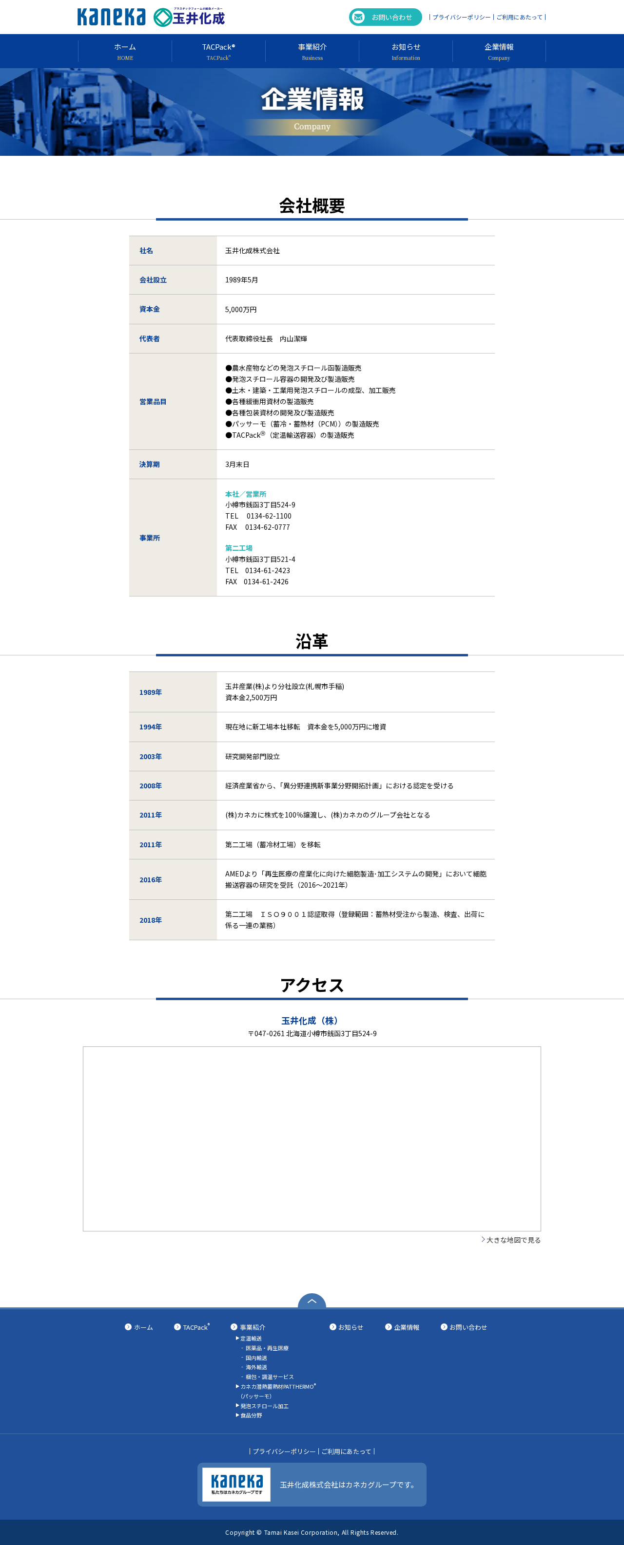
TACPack (196, 1327)
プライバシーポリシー (461, 17)
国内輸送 (256, 1357)
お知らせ (351, 1327)
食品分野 (251, 1415)
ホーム (143, 1327)
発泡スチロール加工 (264, 1406)
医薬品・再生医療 (267, 1348)
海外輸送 (256, 1367)
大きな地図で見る (514, 1240)
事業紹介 (252, 1327)
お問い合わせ (391, 17)
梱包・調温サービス (270, 1376)
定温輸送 (251, 1338)
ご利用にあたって (519, 17)
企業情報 (406, 1327)
